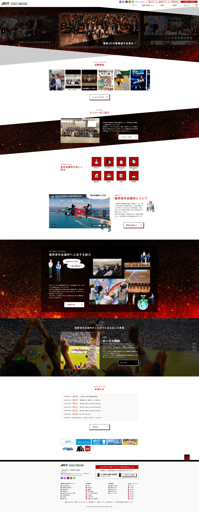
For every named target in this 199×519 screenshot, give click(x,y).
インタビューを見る (126, 137)
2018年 (132, 485)
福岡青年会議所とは (131, 225)
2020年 (132, 489)
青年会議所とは (66, 485)
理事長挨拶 (65, 489)
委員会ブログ (113, 491)
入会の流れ (90, 496)
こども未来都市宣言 (93, 493)
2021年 (132, 491)
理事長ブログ (113, 487)
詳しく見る (124, 362)
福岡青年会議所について (148, 5)
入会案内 (90, 495)
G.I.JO (152, 1)
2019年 (132, 487)
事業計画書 (90, 491)
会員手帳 (175, 1)
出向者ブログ (113, 489)
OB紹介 (64, 496)
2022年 (132, 493)
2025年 (132, 498)
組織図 (89, 489)
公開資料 (162, 5)
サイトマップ (103, 502)
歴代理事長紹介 (66, 495)
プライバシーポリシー (82, 502)
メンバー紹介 (113, 493)
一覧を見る (95, 427)
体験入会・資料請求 (190, 1)
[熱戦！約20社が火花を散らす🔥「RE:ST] (138, 80)
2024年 (132, 496)
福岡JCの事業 (113, 485)
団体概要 (64, 491)
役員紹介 (90, 487)
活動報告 (174, 5)
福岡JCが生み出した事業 (68, 493)
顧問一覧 (64, 498)
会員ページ (163, 1)
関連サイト (94, 502)
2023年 (132, 495)
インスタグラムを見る (98, 97)
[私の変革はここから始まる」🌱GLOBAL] (73, 80)
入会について (187, 5)
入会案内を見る (71, 304)
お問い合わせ (70, 502)
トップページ (134, 5)
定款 (89, 485)
